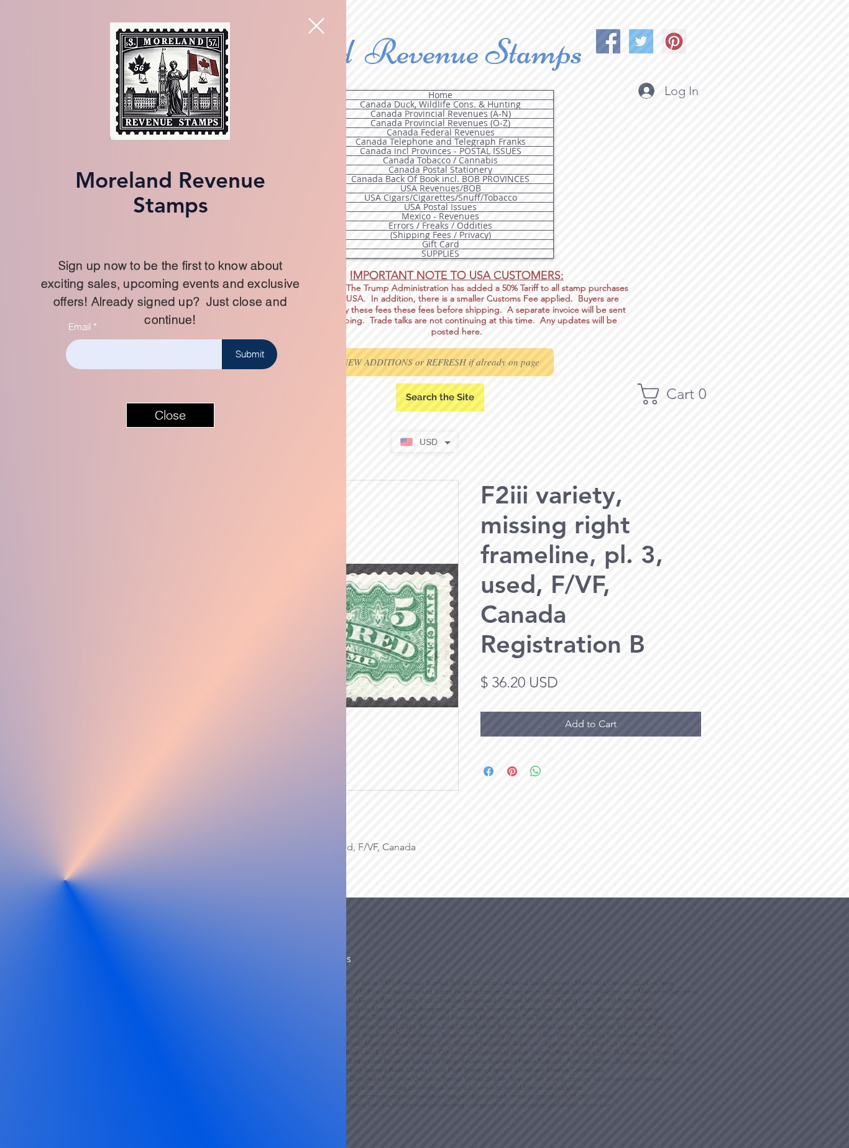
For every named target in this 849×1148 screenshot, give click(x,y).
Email (79, 326)
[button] (316, 25)
